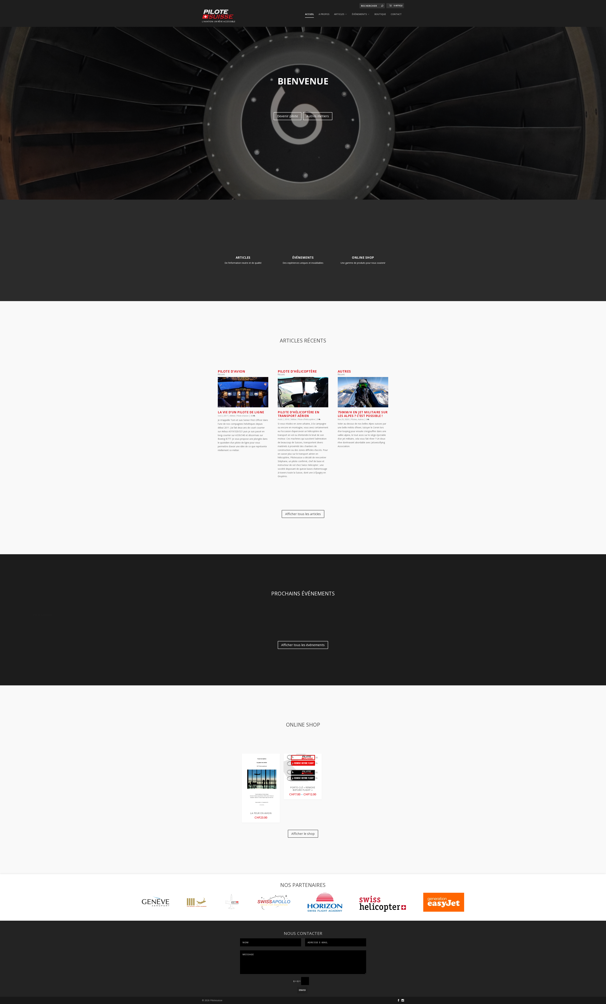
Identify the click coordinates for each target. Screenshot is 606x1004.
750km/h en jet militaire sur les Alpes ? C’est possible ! (363, 414)
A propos (324, 14)
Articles (339, 14)
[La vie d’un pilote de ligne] (243, 392)
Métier (233, 415)
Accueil (309, 14)
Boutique (380, 14)
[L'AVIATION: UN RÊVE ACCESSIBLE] (218, 14)
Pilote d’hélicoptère (306, 419)
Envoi (302, 990)
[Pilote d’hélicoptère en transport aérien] (303, 392)
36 (252, 415)
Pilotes (354, 419)
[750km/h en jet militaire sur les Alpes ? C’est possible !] (363, 392)
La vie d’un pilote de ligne (241, 412)
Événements (359, 14)
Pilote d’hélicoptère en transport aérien (298, 414)
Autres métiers (317, 116)
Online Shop (363, 257)
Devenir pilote (287, 116)
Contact (396, 14)
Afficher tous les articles (303, 514)
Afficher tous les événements (303, 645)
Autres (361, 419)
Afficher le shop (303, 834)
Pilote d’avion (243, 415)
